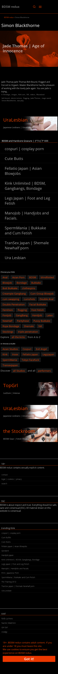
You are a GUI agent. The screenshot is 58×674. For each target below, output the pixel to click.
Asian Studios (10, 348)
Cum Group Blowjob (42, 293)
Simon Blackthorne (9, 100)
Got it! (29, 659)
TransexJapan (10, 365)
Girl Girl (4, 627)
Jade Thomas (35, 98)
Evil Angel (41, 348)
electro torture (16, 98)
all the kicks (18, 337)
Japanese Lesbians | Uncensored (18, 127)
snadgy (4, 632)
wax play (20, 100)
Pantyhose (23, 320)
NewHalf (7, 320)
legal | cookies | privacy (11, 479)
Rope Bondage (11, 326)
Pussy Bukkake (41, 320)
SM (27, 94)
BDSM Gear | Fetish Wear (15, 438)
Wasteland (40, 94)
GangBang (22, 315)
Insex (15, 354)
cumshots (29, 299)
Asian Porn (18, 277)
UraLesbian (15, 120)
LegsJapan (48, 354)
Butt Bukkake (10, 288)
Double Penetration (14, 304)
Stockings (8, 331)
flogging (26, 98)
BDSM (32, 277)
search (4, 483)
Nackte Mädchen (8, 623)
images (14, 94)
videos (32, 94)
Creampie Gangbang (14, 293)
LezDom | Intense (11, 393)
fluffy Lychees (7, 618)
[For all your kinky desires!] (29, 435)
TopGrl (10, 385)
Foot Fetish (37, 309)
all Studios (19, 370)
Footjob (7, 315)
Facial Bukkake (37, 304)
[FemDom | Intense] (29, 389)
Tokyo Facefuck (30, 359)
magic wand (46, 98)
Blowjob (7, 282)
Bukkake (36, 282)
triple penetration (28, 331)
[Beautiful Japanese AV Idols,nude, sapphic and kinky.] (29, 123)
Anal (5, 277)
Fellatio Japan (30, 354)
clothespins (28, 288)
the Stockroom (19, 431)
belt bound (6, 98)
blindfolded (47, 277)
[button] (34, 6)
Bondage (6, 94)
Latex (50, 315)
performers (44, 370)
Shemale (29, 326)
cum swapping (11, 299)
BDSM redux (10, 6)
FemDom (8, 309)
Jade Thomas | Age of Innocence (23, 48)
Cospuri (27, 348)
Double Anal (47, 299)
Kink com (21, 94)
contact (4, 474)
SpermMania (10, 359)
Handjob (37, 315)
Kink (5, 354)
